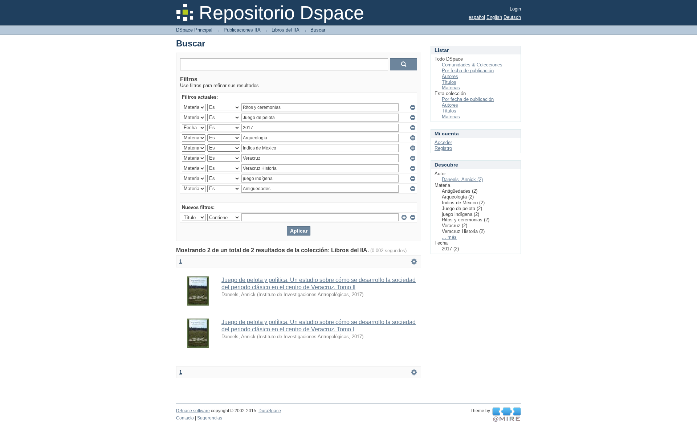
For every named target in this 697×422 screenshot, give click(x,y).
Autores (450, 76)
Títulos (449, 82)
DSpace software (193, 410)
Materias (451, 87)
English (494, 17)
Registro (443, 148)
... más (449, 237)
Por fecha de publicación (468, 70)
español (477, 17)
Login (515, 9)
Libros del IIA (285, 30)
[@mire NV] (506, 414)
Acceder (443, 142)
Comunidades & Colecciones (472, 64)
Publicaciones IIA (242, 30)
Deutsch (512, 17)
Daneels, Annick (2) (462, 179)
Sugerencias (209, 418)
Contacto (185, 418)
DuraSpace (269, 410)
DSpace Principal (194, 30)
